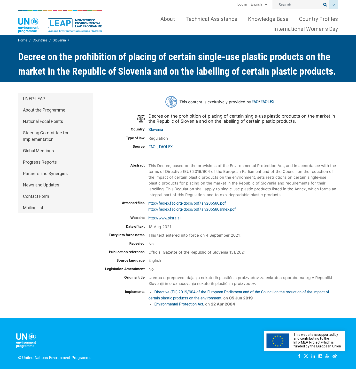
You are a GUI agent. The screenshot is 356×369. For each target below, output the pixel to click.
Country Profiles (318, 19)
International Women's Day (305, 29)
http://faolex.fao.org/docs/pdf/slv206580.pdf (187, 203)
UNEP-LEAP (34, 98)
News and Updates (41, 184)
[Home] (60, 21)
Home (22, 40)
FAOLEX (267, 101)
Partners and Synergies (45, 173)
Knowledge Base (268, 19)
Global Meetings (38, 150)
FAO (255, 101)
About (167, 19)
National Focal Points (43, 121)
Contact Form (36, 196)
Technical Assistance (211, 19)
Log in (242, 4)
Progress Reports (40, 162)
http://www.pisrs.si (164, 218)
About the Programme (44, 109)
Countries (40, 40)
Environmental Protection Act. (179, 304)
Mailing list (33, 207)
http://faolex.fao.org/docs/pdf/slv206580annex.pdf (192, 209)
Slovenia (59, 40)
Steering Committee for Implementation (46, 136)
